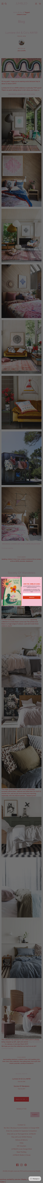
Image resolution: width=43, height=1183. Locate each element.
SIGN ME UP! (31, 597)
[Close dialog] (41, 578)
